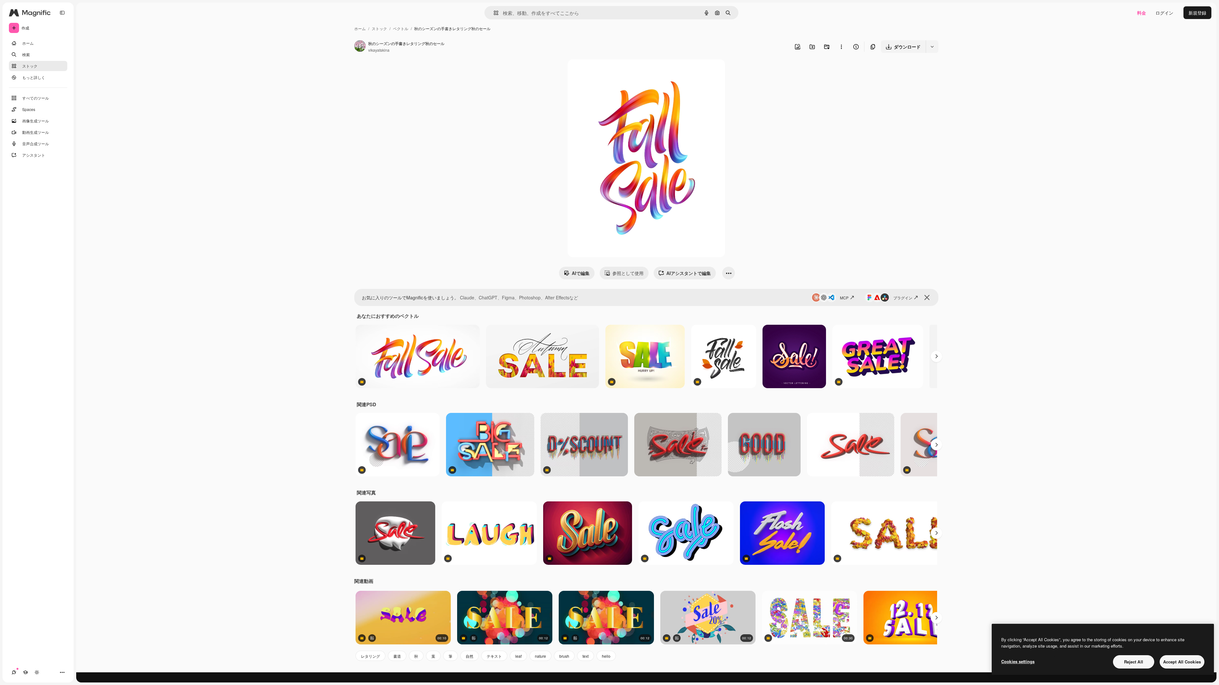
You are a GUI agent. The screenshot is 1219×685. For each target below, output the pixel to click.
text (586, 656)
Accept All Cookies (1182, 662)
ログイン (1164, 13)
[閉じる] (927, 297)
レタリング (370, 656)
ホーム (360, 28)
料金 (1141, 13)
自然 (469, 656)
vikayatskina (379, 50)
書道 (397, 656)
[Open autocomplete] (493, 12)
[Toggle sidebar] (62, 13)
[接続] (14, 672)
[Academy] (25, 672)
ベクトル (400, 28)
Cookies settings (1018, 661)
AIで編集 (581, 273)
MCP (844, 297)
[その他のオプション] (841, 46)
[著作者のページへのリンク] (360, 46)
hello (606, 656)
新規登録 (1197, 13)
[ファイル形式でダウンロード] (932, 46)
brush (564, 656)
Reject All (1133, 662)
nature (540, 656)
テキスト (494, 656)
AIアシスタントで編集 (688, 273)
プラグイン (902, 297)
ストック (379, 28)
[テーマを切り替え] (37, 672)
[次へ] (936, 356)
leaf (518, 656)
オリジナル (611, 71)
